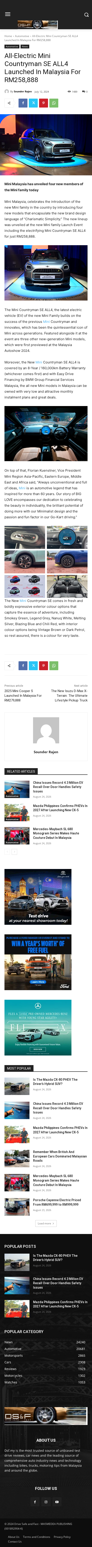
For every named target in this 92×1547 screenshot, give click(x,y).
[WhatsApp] (53, 103)
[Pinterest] (43, 103)
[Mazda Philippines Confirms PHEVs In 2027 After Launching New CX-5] (16, 812)
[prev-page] (7, 852)
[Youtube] (57, 1501)
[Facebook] (23, 103)
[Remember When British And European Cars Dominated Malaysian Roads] (16, 1158)
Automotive (22, 36)
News (25, 46)
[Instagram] (46, 1501)
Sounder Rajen (23, 91)
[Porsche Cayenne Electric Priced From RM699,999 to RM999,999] (16, 1206)
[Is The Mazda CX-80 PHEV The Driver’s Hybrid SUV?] (16, 1086)
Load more (44, 1223)
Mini (46, 321)
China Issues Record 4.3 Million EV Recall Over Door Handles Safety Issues (58, 787)
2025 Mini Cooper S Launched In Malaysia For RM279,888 (23, 695)
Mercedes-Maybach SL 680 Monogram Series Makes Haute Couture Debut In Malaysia (56, 833)
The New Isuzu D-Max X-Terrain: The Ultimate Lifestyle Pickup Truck (69, 695)
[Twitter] (33, 103)
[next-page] (14, 852)
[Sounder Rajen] (7, 91)
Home (8, 36)
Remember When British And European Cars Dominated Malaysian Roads (60, 1156)
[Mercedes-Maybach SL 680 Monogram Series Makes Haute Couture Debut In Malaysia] (16, 835)
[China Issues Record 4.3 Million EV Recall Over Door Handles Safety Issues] (16, 789)
